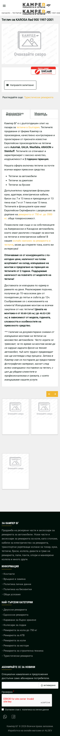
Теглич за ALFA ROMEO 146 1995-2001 (21, 426)
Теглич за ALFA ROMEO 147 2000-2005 (50, 426)
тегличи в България (28, 127)
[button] (49, 394)
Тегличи (17, 13)
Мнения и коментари (40, 114)
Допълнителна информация (15, 114)
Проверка (7, 692)
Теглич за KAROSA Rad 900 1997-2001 (15, 481)
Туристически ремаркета (38, 97)
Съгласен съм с (27, 709)
